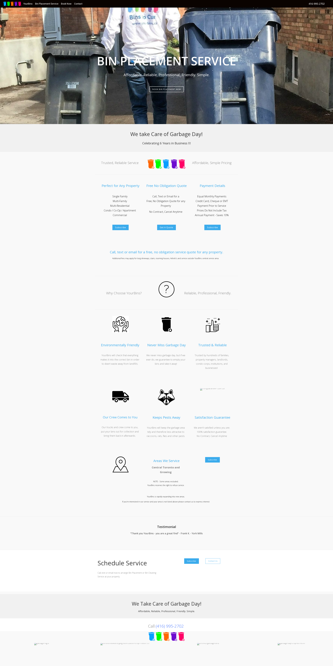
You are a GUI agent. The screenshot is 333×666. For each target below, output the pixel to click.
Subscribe (120, 227)
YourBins (28, 3)
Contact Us (212, 561)
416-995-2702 (317, 3)
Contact (78, 3)
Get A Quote (166, 227)
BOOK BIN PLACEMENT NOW (166, 89)
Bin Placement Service (46, 3)
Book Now (66, 3)
